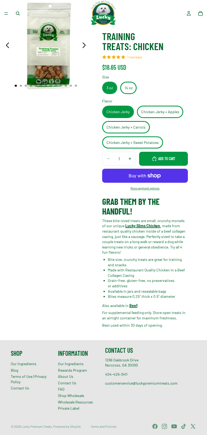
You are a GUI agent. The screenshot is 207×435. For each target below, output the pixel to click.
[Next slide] (86, 46)
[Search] (18, 13)
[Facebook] (155, 426)
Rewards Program (72, 370)
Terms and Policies (103, 426)
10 (60, 85)
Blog (14, 370)
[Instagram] (164, 426)
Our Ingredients (23, 363)
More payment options (145, 188)
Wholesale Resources (75, 402)
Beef (133, 305)
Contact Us (20, 388)
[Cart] (200, 13)
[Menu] (6, 13)
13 (75, 85)
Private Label (68, 408)
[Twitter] (193, 426)
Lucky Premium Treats (36, 426)
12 (70, 85)
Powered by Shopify (67, 426)
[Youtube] (174, 426)
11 (65, 85)
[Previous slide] (6, 46)
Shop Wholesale (71, 395)
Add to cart (166, 158)
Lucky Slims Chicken (142, 225)
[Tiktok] (183, 426)
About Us (65, 376)
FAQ (61, 389)
